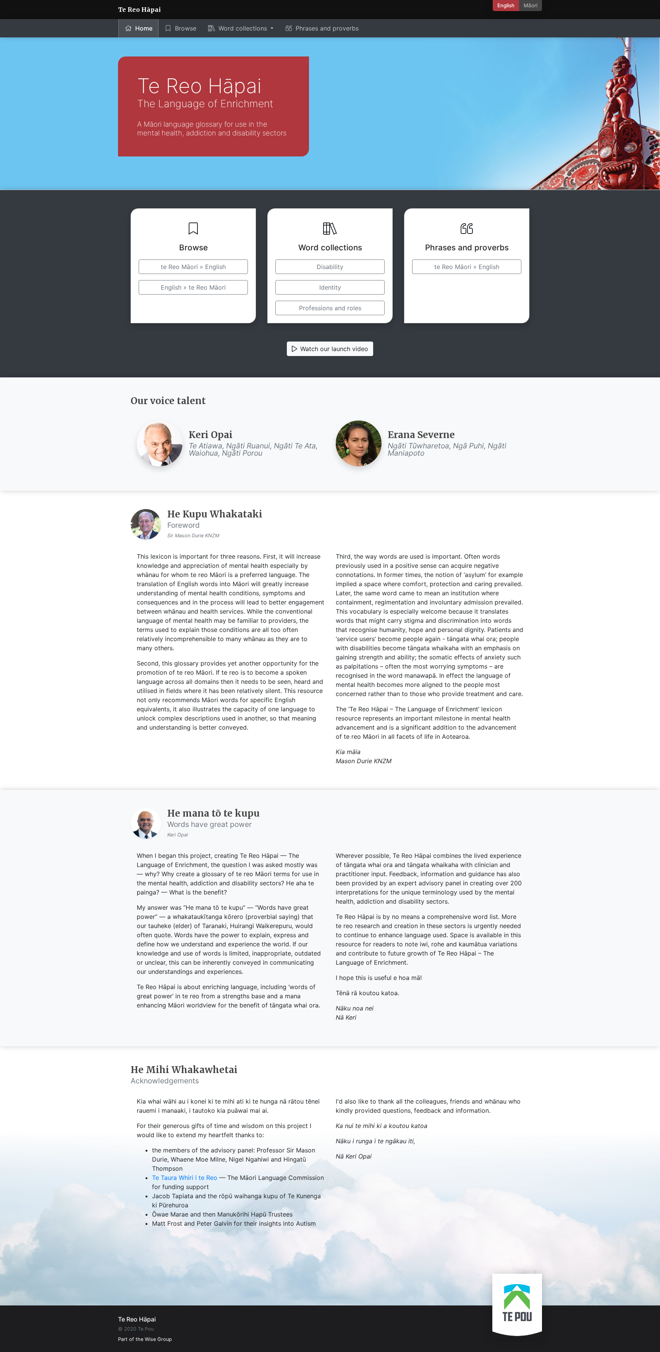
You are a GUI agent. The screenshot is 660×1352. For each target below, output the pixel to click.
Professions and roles (330, 308)
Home (143, 28)
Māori (530, 5)
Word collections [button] (243, 28)
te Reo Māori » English (193, 267)
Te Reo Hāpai (139, 9)
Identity (330, 287)
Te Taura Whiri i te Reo (184, 1177)
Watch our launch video (334, 349)
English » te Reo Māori (193, 287)
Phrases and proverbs (327, 28)
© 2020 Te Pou (136, 1329)
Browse (185, 28)
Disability (330, 267)
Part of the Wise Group (145, 1339)
